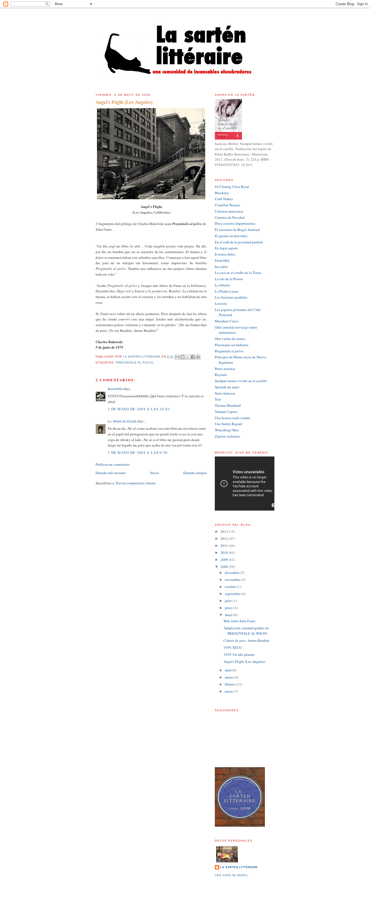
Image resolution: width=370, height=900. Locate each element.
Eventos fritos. (225, 254)
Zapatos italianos (227, 436)
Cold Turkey (224, 198)
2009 (224, 559)
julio (229, 600)
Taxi (218, 399)
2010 (224, 552)
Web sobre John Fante (239, 620)
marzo (230, 677)
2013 (224, 531)
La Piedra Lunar (226, 291)
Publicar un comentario (113, 464)
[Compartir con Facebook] (193, 357)
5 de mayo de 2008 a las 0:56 (138, 452)
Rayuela (221, 374)
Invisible (221, 266)
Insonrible (115, 388)
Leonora (221, 303)
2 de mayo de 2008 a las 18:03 (139, 408)
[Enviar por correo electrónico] (177, 357)
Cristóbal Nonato (227, 205)
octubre (231, 586)
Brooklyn (222, 192)
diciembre (232, 572)
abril (228, 670)
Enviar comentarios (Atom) (135, 483)
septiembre (233, 593)
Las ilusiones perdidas (231, 297)
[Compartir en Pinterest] (198, 357)
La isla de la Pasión (229, 278)
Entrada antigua (195, 472)
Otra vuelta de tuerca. (230, 338)
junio (229, 607)
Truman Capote (226, 411)
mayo (229, 614)
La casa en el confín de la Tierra (238, 272)
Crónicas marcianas (229, 211)
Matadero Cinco (227, 321)
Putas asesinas (225, 368)
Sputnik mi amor (227, 387)
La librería (222, 285)
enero (229, 691)
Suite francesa (225, 393)
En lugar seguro (226, 248)
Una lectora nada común (232, 417)
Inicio (154, 472)
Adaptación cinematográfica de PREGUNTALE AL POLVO (246, 631)
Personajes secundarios (231, 344)
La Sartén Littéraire (239, 867)
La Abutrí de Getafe (122, 421)
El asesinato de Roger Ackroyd (237, 229)
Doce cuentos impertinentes (235, 223)
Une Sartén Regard (228, 423)
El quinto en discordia (231, 235)
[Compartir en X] (187, 357)
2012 (224, 538)
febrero (230, 684)
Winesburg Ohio (227, 430)
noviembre (233, 579)
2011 (224, 545)
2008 (224, 566)
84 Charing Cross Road (232, 186)
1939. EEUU (232, 647)
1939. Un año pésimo (239, 654)
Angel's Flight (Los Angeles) (244, 661)
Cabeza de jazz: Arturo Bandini (246, 640)
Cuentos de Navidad (230, 217)
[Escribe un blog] (182, 357)
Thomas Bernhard (228, 405)
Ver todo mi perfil (231, 875)
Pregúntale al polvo (135, 362)
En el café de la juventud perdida (239, 242)
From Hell (222, 260)
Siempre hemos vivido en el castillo (241, 380)
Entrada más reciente (111, 472)
